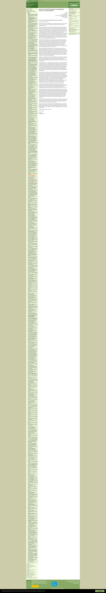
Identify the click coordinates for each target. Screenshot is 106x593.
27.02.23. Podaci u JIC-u (32, 144)
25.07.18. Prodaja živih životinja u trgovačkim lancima (33, 349)
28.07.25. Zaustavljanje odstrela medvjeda (31, 48)
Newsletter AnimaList (30, 565)
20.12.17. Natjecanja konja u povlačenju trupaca (32, 362)
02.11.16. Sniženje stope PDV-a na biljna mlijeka (33, 380)
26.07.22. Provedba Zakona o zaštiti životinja (32, 157)
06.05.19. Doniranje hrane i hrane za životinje (32, 305)
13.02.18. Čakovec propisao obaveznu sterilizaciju (32, 359)
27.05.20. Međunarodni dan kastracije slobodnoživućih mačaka (32, 255)
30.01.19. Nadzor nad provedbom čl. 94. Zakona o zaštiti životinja (32, 330)
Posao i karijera (29, 576)
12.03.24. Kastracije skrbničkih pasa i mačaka (32, 113)
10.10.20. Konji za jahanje (32, 234)
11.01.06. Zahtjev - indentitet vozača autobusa (32, 556)
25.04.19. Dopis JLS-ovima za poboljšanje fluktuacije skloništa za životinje (33, 307)
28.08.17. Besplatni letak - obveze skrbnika (32, 372)
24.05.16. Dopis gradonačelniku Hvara (31, 389)
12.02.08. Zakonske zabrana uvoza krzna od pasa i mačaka (32, 523)
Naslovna (28, 2)
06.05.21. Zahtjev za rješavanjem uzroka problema (32, 212)
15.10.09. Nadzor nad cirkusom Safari (33, 506)
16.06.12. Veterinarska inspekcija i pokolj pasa (31, 448)
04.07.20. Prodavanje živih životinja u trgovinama (32, 250)
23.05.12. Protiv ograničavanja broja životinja (32, 453)
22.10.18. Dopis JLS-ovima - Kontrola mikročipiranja (32, 345)
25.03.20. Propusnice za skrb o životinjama (32, 262)
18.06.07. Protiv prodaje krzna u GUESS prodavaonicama (33, 532)
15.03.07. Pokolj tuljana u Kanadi (32, 536)
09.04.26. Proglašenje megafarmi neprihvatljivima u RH (32, 31)
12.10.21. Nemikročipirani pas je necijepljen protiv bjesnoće (32, 193)
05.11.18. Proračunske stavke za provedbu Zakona (32, 342)
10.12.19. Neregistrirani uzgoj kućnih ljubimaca (32, 275)
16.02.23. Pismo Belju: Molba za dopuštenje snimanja (32, 148)
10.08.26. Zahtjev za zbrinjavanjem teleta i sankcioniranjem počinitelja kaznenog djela (32, 18)
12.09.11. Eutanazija (31, 458)
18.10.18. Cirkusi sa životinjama (31, 347)
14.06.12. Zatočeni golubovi (32, 450)
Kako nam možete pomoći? (31, 572)
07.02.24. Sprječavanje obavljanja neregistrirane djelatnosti (32, 122)
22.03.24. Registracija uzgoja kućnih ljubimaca (32, 112)
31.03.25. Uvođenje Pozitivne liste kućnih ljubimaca (32, 70)
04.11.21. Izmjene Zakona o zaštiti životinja (32, 185)
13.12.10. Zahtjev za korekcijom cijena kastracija (33, 481)
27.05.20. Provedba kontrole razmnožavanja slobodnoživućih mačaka (32, 252)
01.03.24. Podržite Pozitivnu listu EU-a (32, 115)
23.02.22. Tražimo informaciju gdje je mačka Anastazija (32, 170)
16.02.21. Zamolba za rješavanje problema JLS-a (32, 223)
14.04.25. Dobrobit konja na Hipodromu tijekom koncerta (32, 68)
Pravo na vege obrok (31, 561)
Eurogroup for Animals (40, 583)
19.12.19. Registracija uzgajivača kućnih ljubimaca (32, 269)
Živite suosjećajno (30, 5)
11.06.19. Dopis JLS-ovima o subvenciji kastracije (32, 298)
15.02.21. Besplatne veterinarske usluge (31, 227)
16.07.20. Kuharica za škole (32, 243)
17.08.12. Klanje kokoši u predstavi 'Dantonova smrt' (32, 445)
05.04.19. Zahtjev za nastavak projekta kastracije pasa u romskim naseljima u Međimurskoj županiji (32, 316)
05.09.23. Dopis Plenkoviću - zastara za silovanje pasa (32, 138)
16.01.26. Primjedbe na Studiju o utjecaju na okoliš (32, 42)
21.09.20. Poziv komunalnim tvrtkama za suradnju (32, 236)
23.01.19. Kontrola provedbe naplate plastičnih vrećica (32, 335)
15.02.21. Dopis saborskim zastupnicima (32, 225)
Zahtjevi (29, 13)
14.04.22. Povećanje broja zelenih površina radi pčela (32, 165)
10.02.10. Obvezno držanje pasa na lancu (32, 502)
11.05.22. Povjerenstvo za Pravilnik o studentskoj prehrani (33, 163)
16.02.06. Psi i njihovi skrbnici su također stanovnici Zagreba (32, 554)
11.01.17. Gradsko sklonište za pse (32, 375)
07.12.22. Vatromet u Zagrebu (32, 154)
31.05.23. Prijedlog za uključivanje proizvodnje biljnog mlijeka (33, 142)
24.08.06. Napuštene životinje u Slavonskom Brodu (33, 542)
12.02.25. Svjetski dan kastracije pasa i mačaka (32, 81)
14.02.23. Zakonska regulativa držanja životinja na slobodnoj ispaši (32, 152)
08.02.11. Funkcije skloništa (32, 466)
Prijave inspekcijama (31, 562)
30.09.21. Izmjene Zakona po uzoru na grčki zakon (32, 199)
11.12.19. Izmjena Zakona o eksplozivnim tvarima (32, 271)
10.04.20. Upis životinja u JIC (32, 258)
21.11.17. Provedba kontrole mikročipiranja (32, 368)
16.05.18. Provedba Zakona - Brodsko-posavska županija (32, 351)
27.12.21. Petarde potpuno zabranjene (74, 20)
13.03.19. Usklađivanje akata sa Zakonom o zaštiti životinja (32, 318)
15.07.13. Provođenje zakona (32, 430)
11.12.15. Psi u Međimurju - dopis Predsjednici (32, 395)
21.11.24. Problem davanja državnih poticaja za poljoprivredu (32, 92)
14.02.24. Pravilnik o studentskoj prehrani (31, 119)
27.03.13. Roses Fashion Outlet (33, 438)
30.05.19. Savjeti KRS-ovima (32, 299)
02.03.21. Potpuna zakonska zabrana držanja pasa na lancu (32, 217)
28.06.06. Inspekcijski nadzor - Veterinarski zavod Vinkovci (32, 550)
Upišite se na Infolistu (30, 575)
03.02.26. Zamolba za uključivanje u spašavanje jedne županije (32, 37)
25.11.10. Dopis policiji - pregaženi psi (31, 485)
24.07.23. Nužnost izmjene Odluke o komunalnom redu (32, 140)
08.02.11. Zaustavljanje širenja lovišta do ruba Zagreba (32, 464)
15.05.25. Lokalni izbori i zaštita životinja (33, 62)
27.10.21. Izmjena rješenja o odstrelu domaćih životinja (32, 187)
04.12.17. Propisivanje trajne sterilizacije (32, 364)
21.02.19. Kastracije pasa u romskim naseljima (32, 322)
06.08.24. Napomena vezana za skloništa (32, 104)
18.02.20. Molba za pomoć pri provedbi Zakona (32, 264)
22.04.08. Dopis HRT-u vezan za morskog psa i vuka (32, 518)
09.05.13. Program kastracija (32, 437)
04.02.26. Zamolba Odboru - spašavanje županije (32, 33)
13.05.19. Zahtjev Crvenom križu (32, 303)
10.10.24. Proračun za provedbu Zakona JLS (31, 96)
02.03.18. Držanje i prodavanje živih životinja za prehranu (32, 355)
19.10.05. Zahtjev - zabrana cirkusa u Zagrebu (32, 559)
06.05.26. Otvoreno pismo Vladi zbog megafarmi (33, 28)
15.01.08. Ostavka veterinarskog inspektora (32, 525)
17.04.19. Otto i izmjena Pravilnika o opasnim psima (32, 313)
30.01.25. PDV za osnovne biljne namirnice (32, 83)
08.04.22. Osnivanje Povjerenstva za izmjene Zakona (31, 167)
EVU (36, 583)
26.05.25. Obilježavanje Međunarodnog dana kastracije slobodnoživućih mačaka (33, 60)
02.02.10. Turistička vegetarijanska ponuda (31, 504)
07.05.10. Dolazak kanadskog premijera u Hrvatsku (32, 494)
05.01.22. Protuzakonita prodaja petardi (31, 177)
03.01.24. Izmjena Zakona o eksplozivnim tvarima (32, 130)
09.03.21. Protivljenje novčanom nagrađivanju (31, 215)
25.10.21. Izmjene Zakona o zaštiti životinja (32, 189)
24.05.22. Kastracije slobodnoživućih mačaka (32, 161)
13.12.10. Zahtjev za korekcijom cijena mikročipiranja (33, 479)
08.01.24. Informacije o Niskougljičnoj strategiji (31, 128)
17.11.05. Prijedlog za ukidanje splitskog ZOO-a (32, 558)
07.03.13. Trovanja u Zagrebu (32, 439)
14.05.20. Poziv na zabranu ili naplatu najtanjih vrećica (32, 257)
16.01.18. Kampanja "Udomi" (32, 360)
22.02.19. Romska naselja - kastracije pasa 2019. (32, 320)
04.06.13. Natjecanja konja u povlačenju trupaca (32, 432)
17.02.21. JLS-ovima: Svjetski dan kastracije (32, 221)
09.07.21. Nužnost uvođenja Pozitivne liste (32, 200)
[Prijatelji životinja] (32, 0)
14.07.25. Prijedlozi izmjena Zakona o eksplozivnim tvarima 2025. (32, 51)
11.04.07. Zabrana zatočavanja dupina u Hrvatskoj (32, 534)
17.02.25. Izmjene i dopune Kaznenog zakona (32, 80)
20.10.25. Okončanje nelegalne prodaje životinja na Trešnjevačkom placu (33, 46)
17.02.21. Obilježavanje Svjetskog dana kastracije (32, 219)
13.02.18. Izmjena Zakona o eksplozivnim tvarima (32, 357)
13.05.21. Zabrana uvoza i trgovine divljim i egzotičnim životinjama (32, 209)
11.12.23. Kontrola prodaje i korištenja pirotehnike (32, 132)
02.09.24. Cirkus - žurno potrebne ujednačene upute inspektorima (32, 99)
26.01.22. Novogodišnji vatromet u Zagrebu (31, 175)
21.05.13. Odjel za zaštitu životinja (32, 434)
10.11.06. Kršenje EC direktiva (32, 539)
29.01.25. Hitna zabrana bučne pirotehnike (32, 85)
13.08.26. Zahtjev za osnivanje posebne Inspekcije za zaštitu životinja (32, 15)
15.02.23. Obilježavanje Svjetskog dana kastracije (32, 150)
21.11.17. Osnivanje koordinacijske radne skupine (32, 366)
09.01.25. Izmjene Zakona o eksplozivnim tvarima (32, 90)
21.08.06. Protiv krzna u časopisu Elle (31, 544)
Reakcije (29, 12)
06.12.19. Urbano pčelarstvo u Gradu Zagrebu (32, 277)
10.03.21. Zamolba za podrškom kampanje (31, 214)
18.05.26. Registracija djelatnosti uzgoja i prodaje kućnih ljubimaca (32, 26)
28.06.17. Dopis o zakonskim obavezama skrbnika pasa (32, 373)
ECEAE (45, 583)
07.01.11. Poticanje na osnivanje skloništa (31, 475)
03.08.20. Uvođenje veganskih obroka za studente (32, 240)
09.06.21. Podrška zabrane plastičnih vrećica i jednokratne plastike (32, 205)
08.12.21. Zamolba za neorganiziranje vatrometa (32, 179)
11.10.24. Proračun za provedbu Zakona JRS (31, 95)
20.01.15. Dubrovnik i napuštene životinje (31, 401)
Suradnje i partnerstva (30, 573)
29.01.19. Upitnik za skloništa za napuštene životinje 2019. (32, 333)
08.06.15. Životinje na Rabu (32, 396)
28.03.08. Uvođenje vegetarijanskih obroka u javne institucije (32, 520)
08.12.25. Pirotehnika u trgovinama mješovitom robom (32, 44)
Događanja (28, 564)
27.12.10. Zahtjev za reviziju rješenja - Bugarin (32, 477)
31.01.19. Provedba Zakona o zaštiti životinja (32, 328)
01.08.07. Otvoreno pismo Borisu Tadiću (32, 527)
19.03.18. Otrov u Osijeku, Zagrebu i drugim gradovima (32, 353)
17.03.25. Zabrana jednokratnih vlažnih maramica (33, 78)
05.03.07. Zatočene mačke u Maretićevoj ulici (32, 538)
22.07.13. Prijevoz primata (32, 429)
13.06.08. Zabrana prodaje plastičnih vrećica (32, 516)
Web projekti (29, 567)
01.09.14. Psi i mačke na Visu (32, 404)
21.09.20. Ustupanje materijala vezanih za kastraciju (32, 238)
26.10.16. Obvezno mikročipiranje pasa (31, 382)
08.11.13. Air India (31, 426)
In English (78, 2)
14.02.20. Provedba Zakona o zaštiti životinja (32, 267)
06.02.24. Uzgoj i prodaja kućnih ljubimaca (32, 124)
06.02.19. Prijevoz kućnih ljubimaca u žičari (32, 326)
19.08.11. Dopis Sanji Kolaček (32, 463)
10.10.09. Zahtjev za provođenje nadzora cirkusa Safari (32, 508)
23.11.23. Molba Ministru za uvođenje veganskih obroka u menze (32, 134)
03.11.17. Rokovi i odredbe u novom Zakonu (32, 370)
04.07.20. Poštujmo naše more (32, 248)
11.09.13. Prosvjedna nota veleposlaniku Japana (32, 427)
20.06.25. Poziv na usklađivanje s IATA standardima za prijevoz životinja (33, 53)
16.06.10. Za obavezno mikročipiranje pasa (31, 493)
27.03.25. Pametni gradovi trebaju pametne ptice (32, 72)
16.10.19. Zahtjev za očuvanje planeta (32, 288)
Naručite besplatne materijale (31, 577)
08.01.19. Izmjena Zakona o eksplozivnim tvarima (32, 338)
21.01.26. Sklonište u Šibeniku (32, 39)
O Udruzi (28, 568)
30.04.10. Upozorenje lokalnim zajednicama (32, 496)
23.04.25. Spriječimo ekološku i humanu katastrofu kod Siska (33, 64)
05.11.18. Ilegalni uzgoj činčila (32, 344)
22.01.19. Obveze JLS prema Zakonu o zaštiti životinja (32, 337)
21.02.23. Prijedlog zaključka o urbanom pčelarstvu (32, 146)
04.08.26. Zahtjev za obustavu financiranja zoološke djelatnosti (32, 21)
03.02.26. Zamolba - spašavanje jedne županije (32, 35)
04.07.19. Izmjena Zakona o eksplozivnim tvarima (32, 296)
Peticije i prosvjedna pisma (31, 566)
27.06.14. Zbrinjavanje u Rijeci (32, 405)
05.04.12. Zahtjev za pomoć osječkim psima (32, 455)
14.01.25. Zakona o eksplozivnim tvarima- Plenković (31, 88)
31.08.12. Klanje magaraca (32, 443)
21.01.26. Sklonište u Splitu (32, 40)
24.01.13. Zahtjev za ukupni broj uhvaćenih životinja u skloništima (32, 441)
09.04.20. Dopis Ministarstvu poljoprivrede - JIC (32, 260)
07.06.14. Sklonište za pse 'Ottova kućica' (32, 407)
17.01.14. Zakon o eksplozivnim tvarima (33, 417)
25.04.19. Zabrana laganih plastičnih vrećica (32, 309)
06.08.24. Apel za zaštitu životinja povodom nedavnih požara (32, 102)
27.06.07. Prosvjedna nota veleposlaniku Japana (32, 530)
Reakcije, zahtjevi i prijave (31, 11)
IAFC (46, 583)
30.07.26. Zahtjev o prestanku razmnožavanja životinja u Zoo (32, 24)
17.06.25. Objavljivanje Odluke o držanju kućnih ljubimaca (32, 58)
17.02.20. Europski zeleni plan (32, 265)
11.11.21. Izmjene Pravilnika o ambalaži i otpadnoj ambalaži (32, 183)
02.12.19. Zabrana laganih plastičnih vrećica (32, 278)
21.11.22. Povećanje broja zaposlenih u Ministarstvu (32, 155)
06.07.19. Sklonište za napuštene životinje (31, 294)
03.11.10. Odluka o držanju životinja (32, 487)
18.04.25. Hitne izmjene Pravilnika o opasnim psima (32, 66)
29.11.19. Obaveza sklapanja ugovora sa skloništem (32, 280)
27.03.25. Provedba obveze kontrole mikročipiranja (32, 74)
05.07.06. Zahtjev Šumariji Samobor (32, 548)
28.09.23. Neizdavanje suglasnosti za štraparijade (32, 136)
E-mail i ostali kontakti (76, 583)
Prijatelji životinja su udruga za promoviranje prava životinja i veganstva (74, 3)
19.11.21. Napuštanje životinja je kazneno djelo (32, 181)
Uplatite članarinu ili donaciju (31, 574)
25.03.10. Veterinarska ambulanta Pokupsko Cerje (32, 500)
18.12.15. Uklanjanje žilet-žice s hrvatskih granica (33, 393)
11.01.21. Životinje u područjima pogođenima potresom (33, 231)
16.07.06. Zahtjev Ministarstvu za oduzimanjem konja (32, 546)
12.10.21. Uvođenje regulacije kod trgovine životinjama (32, 191)
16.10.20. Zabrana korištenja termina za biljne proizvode (32, 233)
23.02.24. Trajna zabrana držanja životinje (32, 117)
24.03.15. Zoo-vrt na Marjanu (32, 399)
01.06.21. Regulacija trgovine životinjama (32, 207)
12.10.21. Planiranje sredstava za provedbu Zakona (32, 195)
